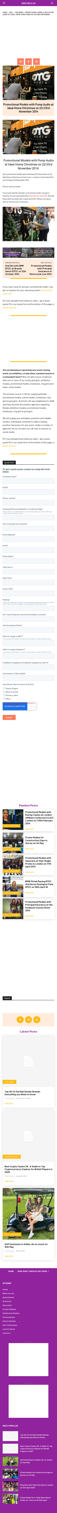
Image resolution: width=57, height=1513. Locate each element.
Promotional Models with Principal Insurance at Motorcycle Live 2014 (41, 269)
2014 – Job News (16, 12)
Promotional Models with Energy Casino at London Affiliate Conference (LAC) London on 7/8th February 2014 (39, 818)
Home (5, 12)
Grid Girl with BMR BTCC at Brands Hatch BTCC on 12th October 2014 (15, 269)
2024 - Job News (12, 849)
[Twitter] (36, 61)
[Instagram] (20, 61)
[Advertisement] (28, 35)
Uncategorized (12, 1156)
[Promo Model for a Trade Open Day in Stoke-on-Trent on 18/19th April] (10, 1499)
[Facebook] (28, 61)
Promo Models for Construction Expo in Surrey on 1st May (36, 840)
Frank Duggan (10, 1098)
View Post (29, 829)
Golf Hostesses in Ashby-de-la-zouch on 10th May (26, 1245)
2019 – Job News (12, 893)
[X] (36, 1019)
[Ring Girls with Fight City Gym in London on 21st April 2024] (10, 1486)
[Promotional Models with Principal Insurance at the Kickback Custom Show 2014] (13, 908)
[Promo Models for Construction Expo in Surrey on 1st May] (13, 843)
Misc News (9, 1082)
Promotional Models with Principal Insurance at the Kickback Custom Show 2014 (39, 906)
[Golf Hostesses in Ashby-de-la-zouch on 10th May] (28, 1214)
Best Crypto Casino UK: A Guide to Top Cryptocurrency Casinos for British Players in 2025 (28, 1169)
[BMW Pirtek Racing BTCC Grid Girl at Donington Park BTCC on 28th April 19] (13, 886)
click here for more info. (38, 196)
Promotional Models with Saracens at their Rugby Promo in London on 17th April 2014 (38, 862)
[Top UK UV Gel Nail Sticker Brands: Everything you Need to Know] (28, 1061)
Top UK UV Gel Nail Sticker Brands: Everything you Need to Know (23, 1093)
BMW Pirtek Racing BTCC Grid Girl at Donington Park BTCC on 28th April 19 (39, 884)
